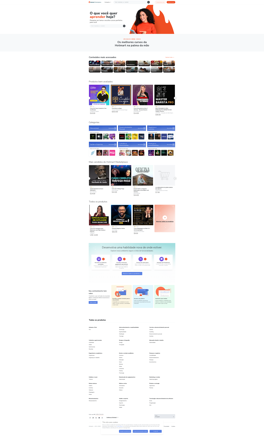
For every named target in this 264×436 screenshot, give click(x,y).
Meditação (121, 334)
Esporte (121, 403)
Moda (90, 394)
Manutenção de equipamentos (127, 377)
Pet (90, 329)
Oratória (151, 336)
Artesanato (122, 385)
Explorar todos (169, 57)
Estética (91, 388)
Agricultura (152, 385)
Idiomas (121, 364)
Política (121, 371)
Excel (150, 401)
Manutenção (122, 379)
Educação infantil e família (156, 340)
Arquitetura (91, 355)
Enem (120, 362)
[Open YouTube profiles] (99, 417)
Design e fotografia (124, 340)
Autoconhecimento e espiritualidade (129, 327)
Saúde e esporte (123, 398)
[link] (95, 63)
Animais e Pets (93, 327)
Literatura (121, 368)
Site (150, 405)
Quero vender (93, 302)
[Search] (148, 2)
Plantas (151, 388)
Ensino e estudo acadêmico (126, 353)
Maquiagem (91, 392)
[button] (164, 416)
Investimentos (152, 362)
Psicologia (121, 373)
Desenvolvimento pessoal (155, 334)
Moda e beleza (93, 383)
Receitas (91, 349)
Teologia (121, 336)
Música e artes (123, 383)
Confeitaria (91, 342)
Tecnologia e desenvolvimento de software (161, 398)
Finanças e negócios (154, 353)
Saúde (120, 407)
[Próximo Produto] (175, 96)
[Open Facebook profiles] (90, 417)
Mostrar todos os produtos (131, 273)
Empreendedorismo (154, 357)
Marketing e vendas (154, 377)
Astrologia (121, 329)
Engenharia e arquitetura (95, 353)
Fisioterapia (122, 405)
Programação (152, 403)
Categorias (107, 2)
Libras (120, 366)
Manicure (91, 390)
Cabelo (90, 385)
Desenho (121, 388)
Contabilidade (152, 355)
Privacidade (166, 426)
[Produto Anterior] (88, 96)
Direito (120, 357)
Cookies (173, 426)
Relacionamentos (93, 398)
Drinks (90, 344)
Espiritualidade (122, 332)
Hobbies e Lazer (93, 377)
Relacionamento (93, 401)
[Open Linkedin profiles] (96, 417)
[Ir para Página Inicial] (95, 2)
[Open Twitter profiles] (93, 417)
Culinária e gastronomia (95, 340)
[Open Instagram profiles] (102, 417)
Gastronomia (92, 347)
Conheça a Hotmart (111, 417)
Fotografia (121, 344)
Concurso (121, 355)
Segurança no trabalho (94, 357)
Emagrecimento (123, 401)
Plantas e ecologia (154, 383)
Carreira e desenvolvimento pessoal (159, 327)
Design (120, 342)
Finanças (151, 360)
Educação (121, 360)
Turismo (91, 379)
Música (120, 390)
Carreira (151, 329)
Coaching (151, 332)
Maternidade (152, 342)
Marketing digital (153, 379)
